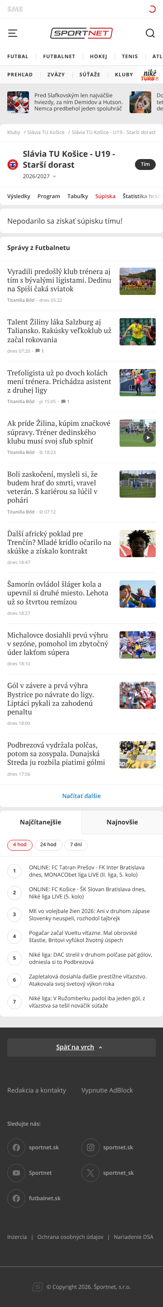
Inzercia (17, 1237)
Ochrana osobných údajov (70, 1237)
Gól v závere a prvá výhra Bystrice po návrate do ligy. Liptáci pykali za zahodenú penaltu (50, 699)
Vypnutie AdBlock (107, 1090)
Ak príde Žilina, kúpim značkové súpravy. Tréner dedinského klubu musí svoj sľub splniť (58, 432)
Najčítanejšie (40, 822)
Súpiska (105, 196)
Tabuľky (77, 196)
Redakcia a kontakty (36, 1090)
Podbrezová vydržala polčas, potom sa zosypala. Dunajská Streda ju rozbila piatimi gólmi (56, 754)
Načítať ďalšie (81, 796)
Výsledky (18, 196)
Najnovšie (122, 822)
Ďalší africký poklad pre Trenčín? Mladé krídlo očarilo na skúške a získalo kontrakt (59, 543)
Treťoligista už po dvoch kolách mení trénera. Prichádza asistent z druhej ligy (59, 382)
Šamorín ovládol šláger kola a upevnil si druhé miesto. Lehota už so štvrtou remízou (57, 593)
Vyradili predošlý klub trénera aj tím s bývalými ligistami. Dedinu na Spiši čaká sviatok (59, 281)
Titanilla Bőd (20, 300)
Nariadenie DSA (133, 1237)
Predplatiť (120, 8)
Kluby (13, 133)
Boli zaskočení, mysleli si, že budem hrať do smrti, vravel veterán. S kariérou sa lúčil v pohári (52, 487)
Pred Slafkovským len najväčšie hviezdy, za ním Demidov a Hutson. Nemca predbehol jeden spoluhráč (78, 102)
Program (49, 196)
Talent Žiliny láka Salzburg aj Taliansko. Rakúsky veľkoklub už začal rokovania (59, 331)
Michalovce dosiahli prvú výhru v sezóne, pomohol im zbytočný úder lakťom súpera (57, 644)
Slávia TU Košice (46, 133)
